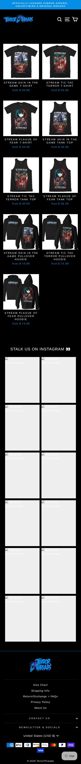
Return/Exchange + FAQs (40, 696)
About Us (40, 707)
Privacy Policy (40, 702)
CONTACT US (39, 718)
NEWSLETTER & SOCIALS (39, 727)
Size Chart (40, 685)
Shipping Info (40, 690)
